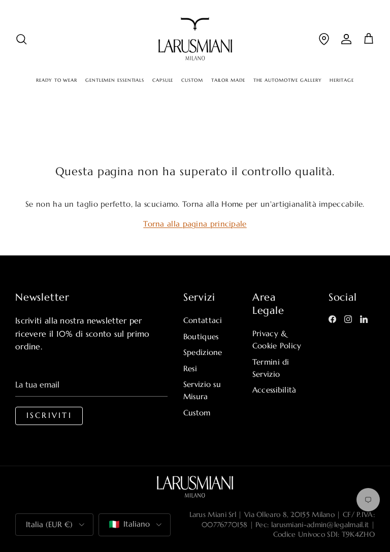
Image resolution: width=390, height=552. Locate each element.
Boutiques (201, 336)
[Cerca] (21, 39)
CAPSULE (162, 80)
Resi (190, 368)
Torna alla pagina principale (194, 224)
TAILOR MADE (228, 80)
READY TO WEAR (56, 80)
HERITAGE (341, 80)
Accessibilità (274, 390)
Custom (197, 412)
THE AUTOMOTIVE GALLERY (287, 80)
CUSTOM (192, 80)
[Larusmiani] (195, 38)
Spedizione (202, 352)
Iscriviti (49, 415)
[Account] (346, 39)
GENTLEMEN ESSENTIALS (114, 80)
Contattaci (202, 320)
